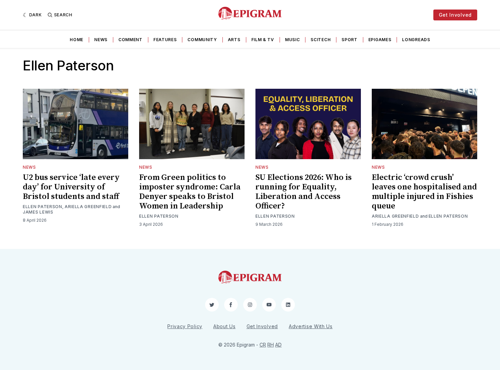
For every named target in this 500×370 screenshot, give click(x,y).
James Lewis (38, 212)
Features (165, 39)
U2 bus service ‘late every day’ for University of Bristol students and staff (71, 187)
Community (202, 39)
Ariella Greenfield (88, 206)
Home (76, 39)
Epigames (379, 39)
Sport (349, 39)
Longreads (416, 39)
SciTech (321, 39)
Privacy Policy (184, 326)
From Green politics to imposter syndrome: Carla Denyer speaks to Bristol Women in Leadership (189, 191)
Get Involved (455, 15)
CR (263, 345)
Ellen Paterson (42, 206)
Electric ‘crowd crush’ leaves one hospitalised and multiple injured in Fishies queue (424, 191)
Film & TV (262, 39)
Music (292, 39)
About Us (224, 326)
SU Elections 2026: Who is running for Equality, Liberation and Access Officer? (303, 191)
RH (270, 345)
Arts (234, 39)
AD (278, 345)
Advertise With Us (311, 326)
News (100, 39)
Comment (130, 39)
